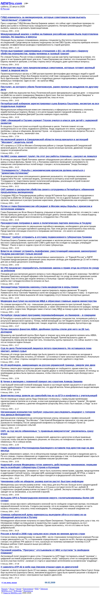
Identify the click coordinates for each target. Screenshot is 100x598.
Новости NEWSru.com (12, 593)
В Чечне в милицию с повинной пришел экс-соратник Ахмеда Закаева (41, 381)
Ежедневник (28, 589)
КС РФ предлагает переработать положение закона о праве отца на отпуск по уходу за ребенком (50, 269)
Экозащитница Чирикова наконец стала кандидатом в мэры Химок (39, 287)
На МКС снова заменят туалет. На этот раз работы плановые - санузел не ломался (49, 156)
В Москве (18, 591)
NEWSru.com (11, 3)
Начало (4, 589)
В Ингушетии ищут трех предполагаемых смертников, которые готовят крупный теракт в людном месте (48, 69)
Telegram (44, 589)
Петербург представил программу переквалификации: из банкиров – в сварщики (48, 315)
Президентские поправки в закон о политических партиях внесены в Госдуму (46, 223)
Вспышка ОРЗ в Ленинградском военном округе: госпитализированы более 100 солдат (47, 499)
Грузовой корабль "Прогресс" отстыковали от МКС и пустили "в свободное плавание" (45, 551)
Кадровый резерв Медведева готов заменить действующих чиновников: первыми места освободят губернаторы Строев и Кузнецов (49, 466)
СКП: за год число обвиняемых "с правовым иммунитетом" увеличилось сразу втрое (47, 432)
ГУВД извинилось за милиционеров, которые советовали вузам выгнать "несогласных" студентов (43, 18)
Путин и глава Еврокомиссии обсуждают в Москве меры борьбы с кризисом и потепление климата (46, 207)
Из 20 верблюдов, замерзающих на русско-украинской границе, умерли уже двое (48, 365)
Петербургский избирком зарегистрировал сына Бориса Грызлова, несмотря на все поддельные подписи (50, 105)
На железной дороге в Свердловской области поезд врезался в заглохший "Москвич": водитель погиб (44, 141)
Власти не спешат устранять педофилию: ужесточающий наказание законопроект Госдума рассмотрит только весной (49, 252)
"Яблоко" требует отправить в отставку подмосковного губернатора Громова (46, 237)
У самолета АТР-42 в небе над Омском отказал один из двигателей (39, 567)
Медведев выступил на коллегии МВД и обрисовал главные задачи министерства (49, 301)
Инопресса (28, 591)
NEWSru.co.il (6, 591)
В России (5, 9)
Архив (18, 589)
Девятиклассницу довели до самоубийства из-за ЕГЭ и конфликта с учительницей (49, 395)
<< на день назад (9, 582)
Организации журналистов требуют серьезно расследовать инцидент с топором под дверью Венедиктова (48, 413)
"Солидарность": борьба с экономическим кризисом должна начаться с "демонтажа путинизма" (43, 171)
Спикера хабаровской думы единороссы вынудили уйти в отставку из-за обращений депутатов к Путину (43, 516)
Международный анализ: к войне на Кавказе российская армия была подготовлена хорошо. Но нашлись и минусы (49, 35)
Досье (11, 589)
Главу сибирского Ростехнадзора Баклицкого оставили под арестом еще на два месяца (47, 449)
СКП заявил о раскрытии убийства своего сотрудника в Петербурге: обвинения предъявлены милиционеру (47, 190)
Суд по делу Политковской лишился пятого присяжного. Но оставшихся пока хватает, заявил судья (46, 349)
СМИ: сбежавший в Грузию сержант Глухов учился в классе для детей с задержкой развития (49, 121)
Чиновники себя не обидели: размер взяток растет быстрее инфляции (42, 481)
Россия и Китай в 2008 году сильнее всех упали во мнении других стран (43, 533)
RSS (37, 589)
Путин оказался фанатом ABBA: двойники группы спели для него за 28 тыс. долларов (45, 330)
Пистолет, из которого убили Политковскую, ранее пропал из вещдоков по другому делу (49, 88)
